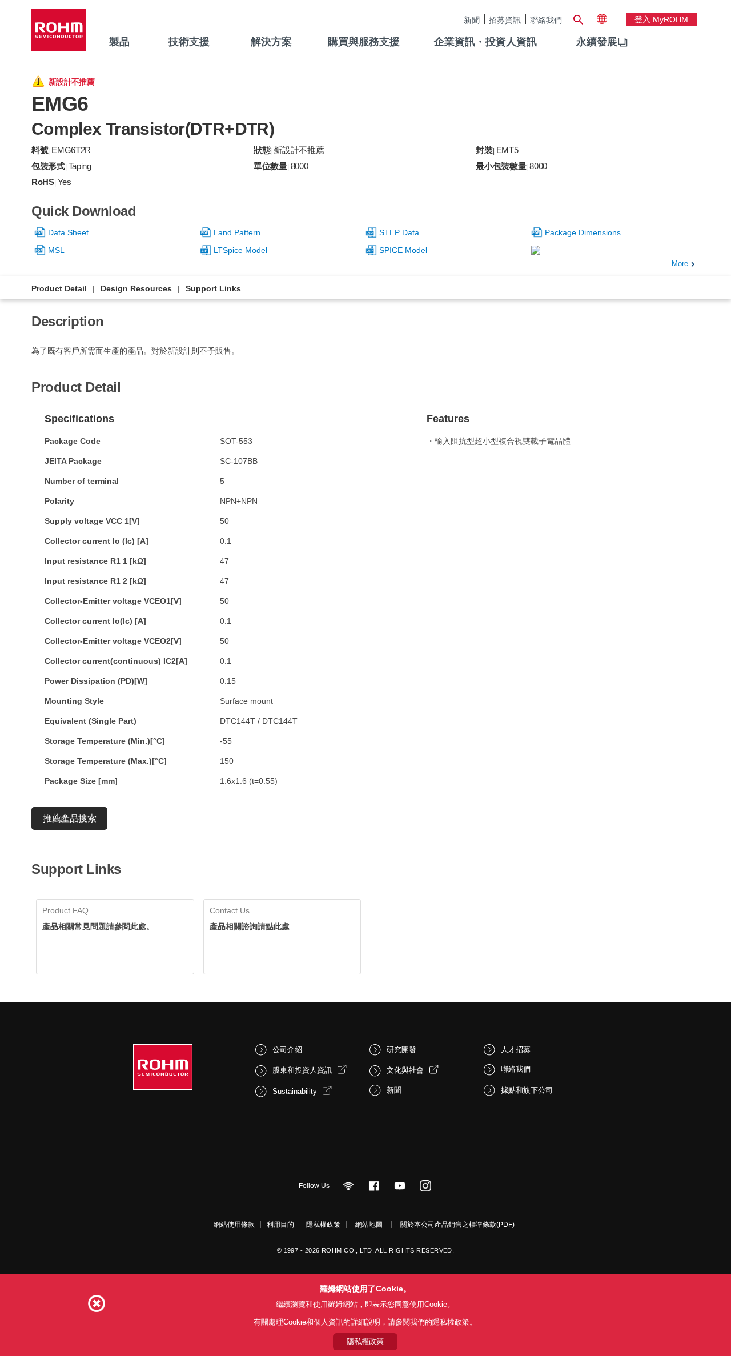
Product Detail (59, 288)
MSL (56, 250)
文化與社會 (405, 1070)
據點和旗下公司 (527, 1090)
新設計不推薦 (299, 150)
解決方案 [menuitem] (271, 41)
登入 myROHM (661, 19)
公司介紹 (287, 1049)
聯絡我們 (546, 19)
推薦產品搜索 (69, 818)
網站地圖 (369, 1225)
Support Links (213, 288)
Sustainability (294, 1091)
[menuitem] (597, 42)
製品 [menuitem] (119, 41)
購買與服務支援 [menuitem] (364, 41)
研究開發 (401, 1049)
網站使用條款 (234, 1225)
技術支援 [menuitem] (189, 41)
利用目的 (280, 1225)
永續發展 (596, 41)
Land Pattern (237, 232)
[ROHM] (58, 33)
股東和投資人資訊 (302, 1070)
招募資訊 (505, 19)
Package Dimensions (583, 232)
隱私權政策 (323, 1225)
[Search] (578, 18)
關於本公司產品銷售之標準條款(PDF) (457, 1225)
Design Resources (136, 288)
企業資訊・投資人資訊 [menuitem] (485, 41)
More (680, 263)
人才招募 (516, 1049)
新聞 (472, 19)
